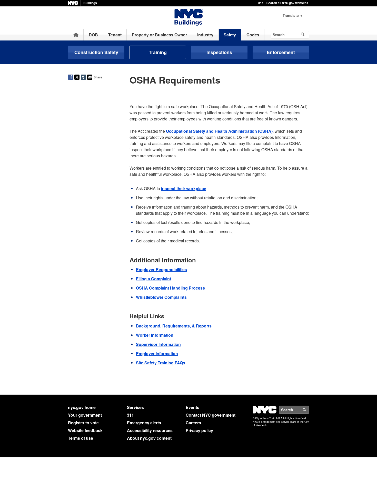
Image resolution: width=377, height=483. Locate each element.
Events (192, 407)
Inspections (219, 52)
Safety (230, 35)
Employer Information (157, 353)
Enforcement (281, 52)
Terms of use (80, 438)
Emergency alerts (144, 423)
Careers (193, 423)
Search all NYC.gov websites (287, 3)
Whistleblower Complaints (161, 297)
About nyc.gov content (149, 438)
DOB (93, 35)
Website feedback (85, 430)
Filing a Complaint (153, 279)
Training (158, 52)
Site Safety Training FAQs (160, 363)
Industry (205, 35)
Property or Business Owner (159, 35)
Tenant (115, 35)
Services (135, 407)
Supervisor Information (158, 344)
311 (261, 3)
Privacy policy (199, 430)
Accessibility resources (150, 430)
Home (75, 34)
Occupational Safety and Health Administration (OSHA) (219, 131)
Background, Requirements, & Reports (174, 326)
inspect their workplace (183, 188)
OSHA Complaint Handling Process (170, 288)
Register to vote (83, 423)
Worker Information (154, 335)
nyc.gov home (82, 407)
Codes (252, 35)
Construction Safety (96, 52)
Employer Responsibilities (161, 269)
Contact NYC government (210, 415)
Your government (85, 415)
